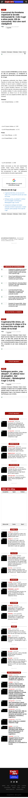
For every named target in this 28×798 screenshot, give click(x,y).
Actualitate (5, 492)
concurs (11, 239)
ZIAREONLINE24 (19, 789)
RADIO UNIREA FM (10, 789)
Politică (22, 492)
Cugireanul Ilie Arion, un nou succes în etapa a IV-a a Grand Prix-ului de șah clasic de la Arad (16, 194)
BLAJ (19, 785)
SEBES (13, 787)
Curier (14, 524)
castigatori (20, 238)
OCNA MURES (7, 787)
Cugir (16, 239)
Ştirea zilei (5, 524)
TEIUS (18, 787)
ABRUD (3, 785)
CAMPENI (24, 785)
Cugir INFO (9, 27)
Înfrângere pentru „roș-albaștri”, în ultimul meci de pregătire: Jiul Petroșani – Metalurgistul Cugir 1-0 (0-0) (15, 200)
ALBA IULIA (13, 785)
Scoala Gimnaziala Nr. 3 (8, 240)
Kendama (21, 239)
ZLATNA (23, 787)
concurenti (5, 239)
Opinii (14, 492)
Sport (22, 524)
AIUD (8, 785)
